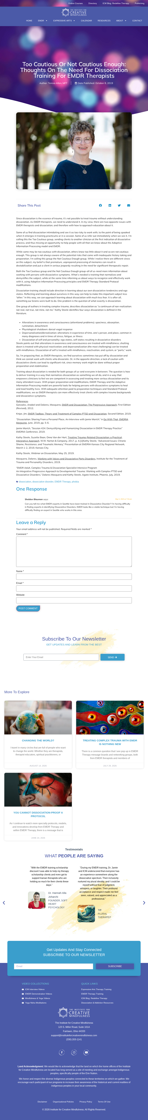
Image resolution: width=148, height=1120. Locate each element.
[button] (100, 205)
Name (20, 571)
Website (20, 595)
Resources (104, 20)
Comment (22, 534)
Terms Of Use (104, 1102)
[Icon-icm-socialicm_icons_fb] (61, 1052)
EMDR (41, 20)
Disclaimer (42, 1102)
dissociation (25, 481)
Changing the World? (38, 740)
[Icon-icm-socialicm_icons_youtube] (86, 1052)
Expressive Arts (62, 20)
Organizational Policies (63, 1102)
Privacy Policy (85, 1102)
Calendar (86, 20)
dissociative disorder (42, 481)
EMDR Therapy (63, 481)
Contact (137, 20)
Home (29, 20)
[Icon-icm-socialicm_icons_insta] (74, 1052)
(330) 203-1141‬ (74, 1039)
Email (20, 583)
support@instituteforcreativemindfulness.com (74, 1035)
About (119, 20)
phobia (75, 481)
